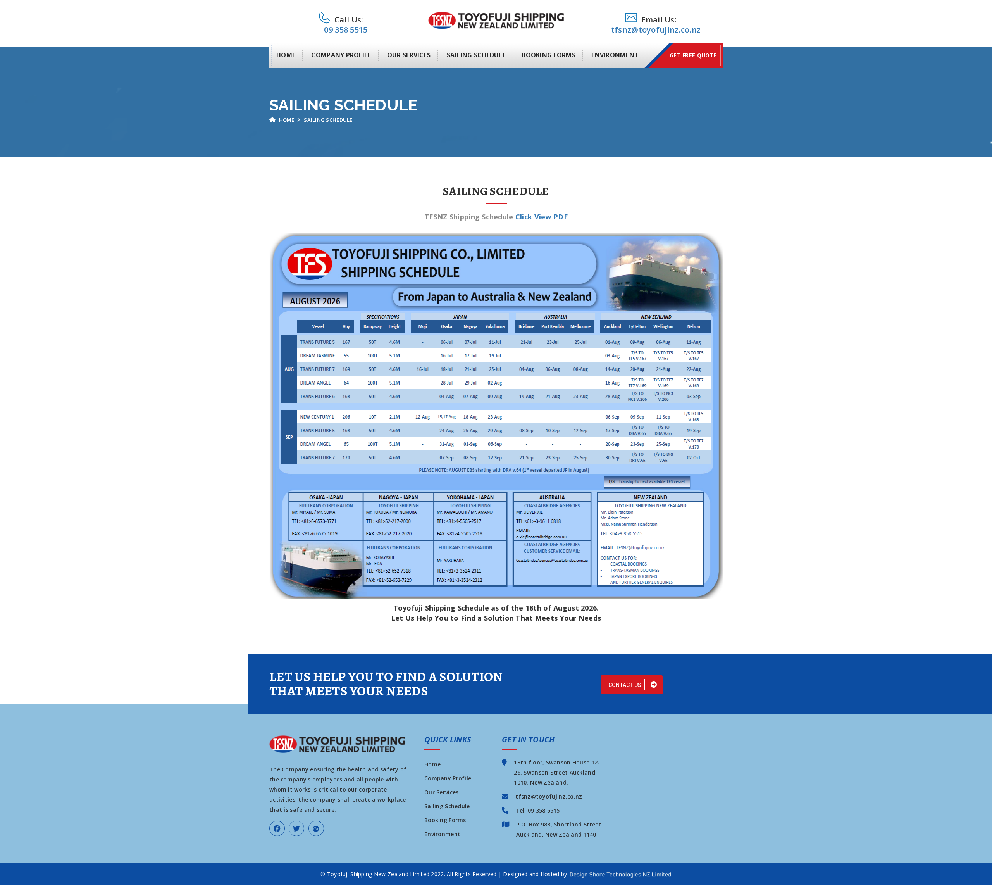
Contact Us (625, 685)
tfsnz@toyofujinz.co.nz (656, 29)
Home (285, 119)
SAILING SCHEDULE (476, 55)
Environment (442, 834)
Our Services (441, 792)
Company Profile (447, 778)
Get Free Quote (693, 55)
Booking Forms (445, 820)
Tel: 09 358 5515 (537, 810)
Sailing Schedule (447, 806)
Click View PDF (541, 216)
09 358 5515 (345, 29)
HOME (285, 55)
